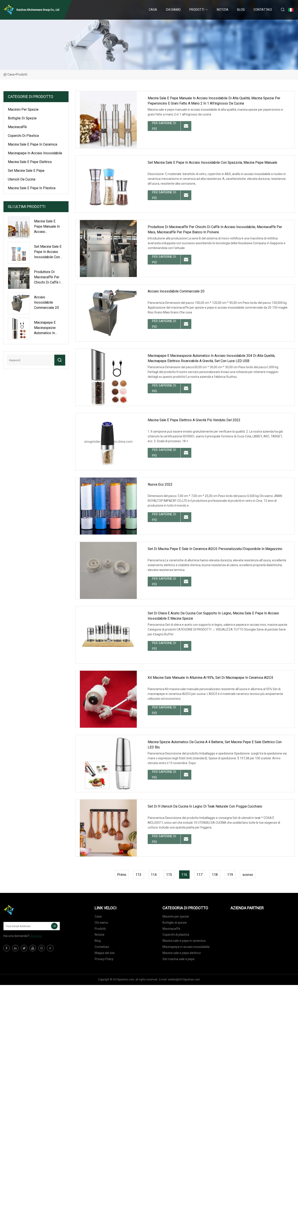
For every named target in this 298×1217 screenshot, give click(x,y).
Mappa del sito (105, 953)
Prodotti (196, 9)
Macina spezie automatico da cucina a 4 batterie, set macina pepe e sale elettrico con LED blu (215, 744)
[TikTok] (50, 948)
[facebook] (6, 948)
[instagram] (41, 948)
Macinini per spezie (23, 109)
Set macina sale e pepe (26, 170)
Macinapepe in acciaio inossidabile (35, 153)
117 (199, 875)
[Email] (54, 926)
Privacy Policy (104, 959)
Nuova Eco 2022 (160, 484)
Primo (121, 875)
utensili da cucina (21, 179)
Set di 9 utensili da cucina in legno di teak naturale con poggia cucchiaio (205, 806)
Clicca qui (35, 936)
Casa (153, 9)
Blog (241, 9)
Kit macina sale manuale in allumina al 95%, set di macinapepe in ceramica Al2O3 (210, 678)
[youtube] (32, 948)
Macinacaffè (17, 127)
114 (154, 875)
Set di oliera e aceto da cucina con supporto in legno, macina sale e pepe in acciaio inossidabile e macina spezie (213, 616)
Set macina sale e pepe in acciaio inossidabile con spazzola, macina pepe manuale (212, 162)
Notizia (222, 9)
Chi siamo (173, 9)
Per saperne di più (164, 126)
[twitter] (24, 948)
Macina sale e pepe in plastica (31, 188)
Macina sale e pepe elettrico (30, 162)
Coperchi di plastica (23, 136)
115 (169, 875)
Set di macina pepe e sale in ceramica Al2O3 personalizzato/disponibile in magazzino (215, 549)
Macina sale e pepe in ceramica (32, 144)
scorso (247, 875)
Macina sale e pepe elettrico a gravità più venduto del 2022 (194, 420)
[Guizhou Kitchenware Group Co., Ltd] (25, 910)
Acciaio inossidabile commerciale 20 (176, 291)
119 (230, 875)
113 (138, 875)
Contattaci (262, 9)
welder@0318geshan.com (184, 979)
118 (215, 875)
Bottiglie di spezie (22, 118)
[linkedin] (15, 948)
